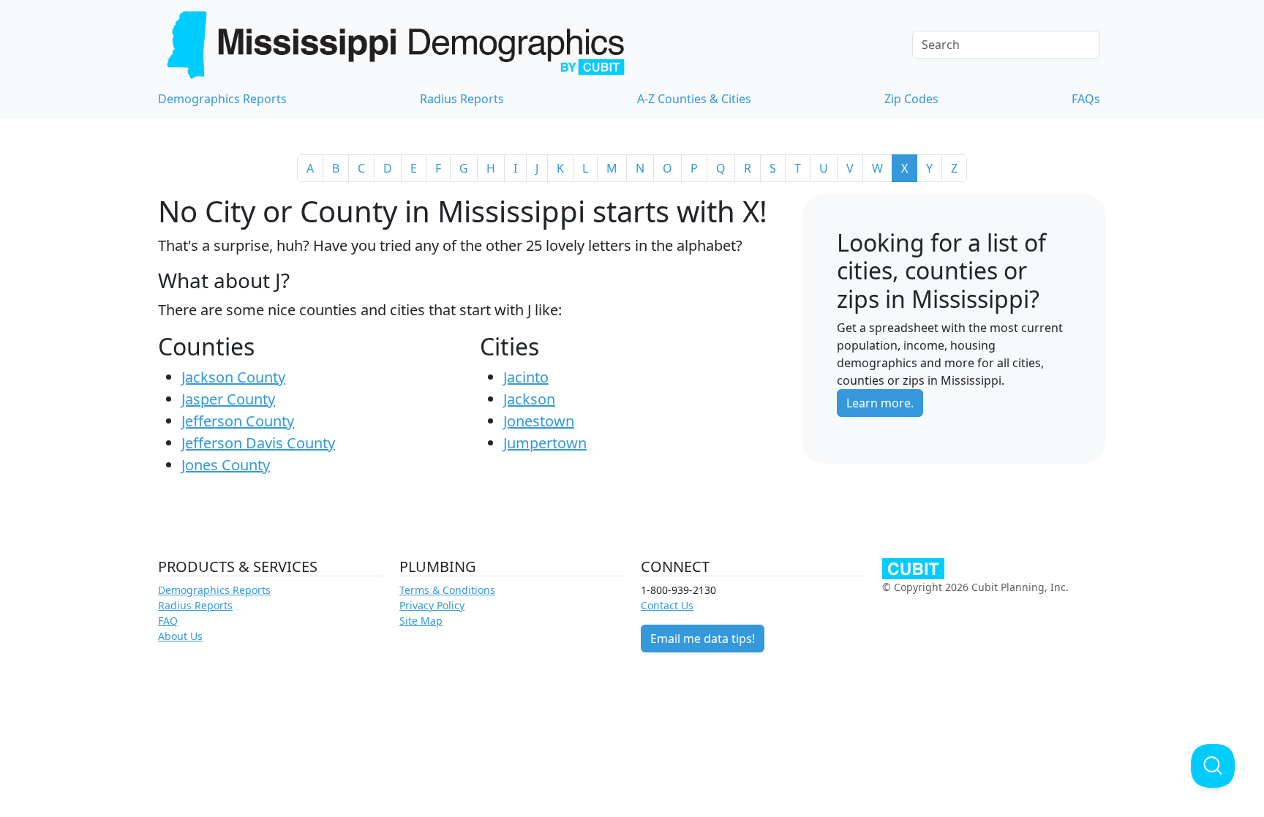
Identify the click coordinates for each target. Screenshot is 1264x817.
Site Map (421, 621)
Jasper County (228, 399)
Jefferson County (237, 421)
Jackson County (233, 377)
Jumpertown (545, 443)
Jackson (529, 399)
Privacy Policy (431, 605)
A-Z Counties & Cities (694, 99)
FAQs (1086, 99)
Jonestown (538, 421)
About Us (180, 636)
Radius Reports (462, 99)
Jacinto (526, 377)
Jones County (225, 465)
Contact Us (667, 605)
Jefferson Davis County (258, 443)
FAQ (168, 621)
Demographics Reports (222, 99)
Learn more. (880, 403)
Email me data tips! (702, 638)
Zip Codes (911, 99)
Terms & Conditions (447, 590)
